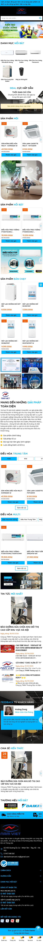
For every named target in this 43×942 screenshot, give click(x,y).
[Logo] (21, 11)
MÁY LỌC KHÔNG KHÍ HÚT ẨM (11, 305)
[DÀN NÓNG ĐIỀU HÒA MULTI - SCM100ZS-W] (11, 131)
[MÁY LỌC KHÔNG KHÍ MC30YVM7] (32, 292)
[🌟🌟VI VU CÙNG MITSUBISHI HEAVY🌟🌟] (8, 678)
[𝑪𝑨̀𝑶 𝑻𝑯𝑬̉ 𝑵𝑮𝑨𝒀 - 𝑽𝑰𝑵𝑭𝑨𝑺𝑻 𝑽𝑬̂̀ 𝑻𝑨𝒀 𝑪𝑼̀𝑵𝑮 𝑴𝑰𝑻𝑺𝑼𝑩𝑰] (8, 648)
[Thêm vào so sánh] (18, 127)
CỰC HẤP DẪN (21, 88)
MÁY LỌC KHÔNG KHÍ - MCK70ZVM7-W (30, 342)
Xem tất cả (21, 508)
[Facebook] (7, 921)
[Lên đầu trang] (38, 922)
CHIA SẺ (12, 748)
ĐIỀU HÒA (14, 453)
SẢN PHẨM (9, 118)
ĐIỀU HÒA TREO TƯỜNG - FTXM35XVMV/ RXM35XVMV (31, 231)
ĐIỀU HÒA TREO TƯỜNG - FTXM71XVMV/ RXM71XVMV (10, 231)
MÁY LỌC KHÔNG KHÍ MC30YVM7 (30, 305)
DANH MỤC (12, 43)
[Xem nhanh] (18, 131)
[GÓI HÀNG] (8, 666)
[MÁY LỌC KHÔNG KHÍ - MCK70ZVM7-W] (32, 329)
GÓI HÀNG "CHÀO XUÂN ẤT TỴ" (28, 663)
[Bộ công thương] (9, 863)
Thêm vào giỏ (11, 155)
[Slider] (21, 30)
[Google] (17, 921)
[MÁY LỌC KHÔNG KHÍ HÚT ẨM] (11, 292)
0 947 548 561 (9, 853)
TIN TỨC (12, 593)
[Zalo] (2, 921)
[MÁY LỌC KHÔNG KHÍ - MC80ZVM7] (11, 329)
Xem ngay (8, 584)
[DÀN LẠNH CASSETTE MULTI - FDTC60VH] (32, 131)
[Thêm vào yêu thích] (18, 124)
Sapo (27, 933)
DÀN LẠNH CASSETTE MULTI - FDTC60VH (30, 145)
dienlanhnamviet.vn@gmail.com (16, 857)
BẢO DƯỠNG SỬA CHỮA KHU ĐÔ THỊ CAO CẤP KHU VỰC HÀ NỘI (20, 782)
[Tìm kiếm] (40, 18)
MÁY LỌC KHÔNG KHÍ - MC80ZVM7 (9, 342)
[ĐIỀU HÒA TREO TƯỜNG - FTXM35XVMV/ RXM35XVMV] (32, 218)
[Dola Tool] (11, 365)
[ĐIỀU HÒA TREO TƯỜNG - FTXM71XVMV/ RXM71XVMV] (11, 218)
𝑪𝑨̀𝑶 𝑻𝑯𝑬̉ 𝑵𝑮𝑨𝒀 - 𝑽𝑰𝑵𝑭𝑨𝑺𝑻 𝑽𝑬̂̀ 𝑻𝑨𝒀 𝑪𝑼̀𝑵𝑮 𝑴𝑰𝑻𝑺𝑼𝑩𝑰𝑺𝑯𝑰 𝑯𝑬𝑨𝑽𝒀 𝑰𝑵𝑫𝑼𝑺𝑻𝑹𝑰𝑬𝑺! (29, 647)
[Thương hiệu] (11, 806)
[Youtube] (12, 921)
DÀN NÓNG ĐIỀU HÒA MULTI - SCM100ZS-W (9, 145)
